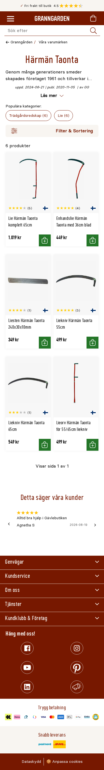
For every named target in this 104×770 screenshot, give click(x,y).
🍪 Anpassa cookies (64, 761)
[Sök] (93, 30)
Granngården (21, 42)
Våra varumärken (53, 42)
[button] (72, 6)
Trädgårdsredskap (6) (28, 115)
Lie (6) (63, 115)
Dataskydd (31, 761)
